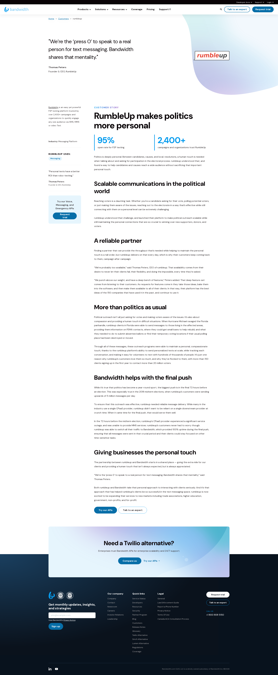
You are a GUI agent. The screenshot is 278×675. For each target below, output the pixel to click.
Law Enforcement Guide (168, 602)
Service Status (139, 598)
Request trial (262, 9)
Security (136, 611)
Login (269, 2)
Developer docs (243, 2)
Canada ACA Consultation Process (173, 619)
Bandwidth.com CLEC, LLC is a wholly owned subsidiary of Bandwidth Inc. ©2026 (195, 669)
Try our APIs (106, 510)
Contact (111, 602)
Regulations (137, 647)
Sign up (56, 626)
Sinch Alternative (140, 639)
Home (51, 18)
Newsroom (112, 606)
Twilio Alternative (140, 635)
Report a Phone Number (168, 606)
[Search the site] (221, 9)
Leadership (112, 619)
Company (111, 598)
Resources (137, 606)
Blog (134, 619)
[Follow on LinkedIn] (50, 668)
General (161, 598)
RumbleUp (53, 107)
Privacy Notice (69, 620)
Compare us (130, 560)
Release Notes (138, 627)
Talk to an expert (237, 9)
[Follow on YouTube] (56, 668)
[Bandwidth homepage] (16, 9)
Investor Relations (115, 615)
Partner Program (139, 615)
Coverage (136, 651)
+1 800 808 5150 (215, 614)
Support (258, 2)
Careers (111, 611)
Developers (137, 602)
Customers (63, 18)
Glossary (136, 631)
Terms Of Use (163, 615)
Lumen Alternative (140, 643)
